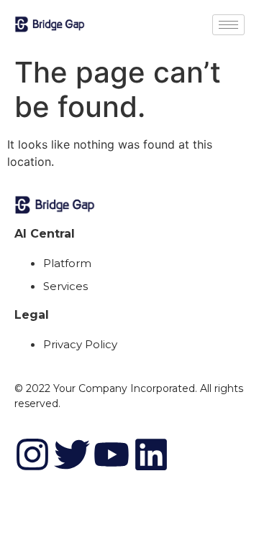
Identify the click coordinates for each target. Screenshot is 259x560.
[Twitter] (72, 454)
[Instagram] (32, 454)
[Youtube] (112, 454)
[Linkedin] (151, 454)
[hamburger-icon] (228, 24)
